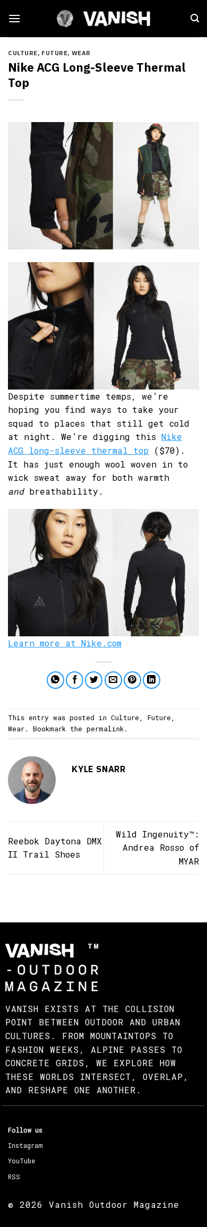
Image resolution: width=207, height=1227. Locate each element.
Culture (23, 53)
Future (54, 53)
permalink (105, 728)
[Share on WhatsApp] (55, 680)
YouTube (21, 1160)
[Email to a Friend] (113, 680)
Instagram (25, 1145)
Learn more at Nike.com (65, 643)
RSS (14, 1176)
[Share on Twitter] (93, 680)
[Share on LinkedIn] (151, 680)
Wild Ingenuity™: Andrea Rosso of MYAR (157, 847)
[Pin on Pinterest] (132, 680)
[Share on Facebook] (74, 680)
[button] (14, 18)
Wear (81, 53)
